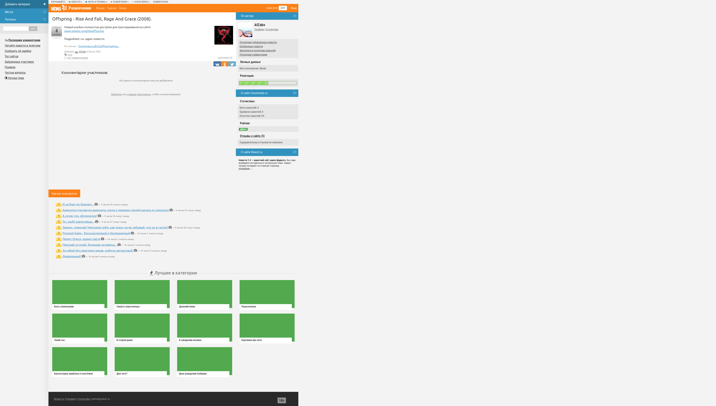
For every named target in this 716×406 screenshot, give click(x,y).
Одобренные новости (251, 46)
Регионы (10, 19)
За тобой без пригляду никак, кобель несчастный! (97, 250)
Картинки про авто (251, 340)
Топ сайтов (11, 56)
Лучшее (100, 8)
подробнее (244, 168)
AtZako (82, 51)
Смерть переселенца (128, 306)
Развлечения (120, 2)
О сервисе (70, 398)
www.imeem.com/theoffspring (84, 31)
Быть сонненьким (64, 306)
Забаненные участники (19, 62)
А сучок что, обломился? (79, 215)
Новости (75, 2)
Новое (122, 8)
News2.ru (59, 398)
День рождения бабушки (193, 373)
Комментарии (160, 2)
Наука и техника (97, 2)
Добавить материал (17, 4)
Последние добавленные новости (258, 42)
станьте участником (139, 94)
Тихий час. (59, 340)
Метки (9, 12)
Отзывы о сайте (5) (252, 136)
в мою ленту (272, 8)
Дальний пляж (187, 306)
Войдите (116, 94)
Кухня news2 (141, 2)
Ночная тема (15, 78)
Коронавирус (58, 2)
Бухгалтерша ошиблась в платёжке (73, 373)
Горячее (111, 8)
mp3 (70, 54)
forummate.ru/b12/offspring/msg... (98, 46)
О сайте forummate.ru (254, 93)
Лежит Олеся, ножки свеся (81, 239)
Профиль (259, 29)
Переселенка (248, 306)
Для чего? (122, 373)
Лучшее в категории (175, 272)
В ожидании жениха (190, 340)
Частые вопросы (15, 72)
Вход (293, 8)
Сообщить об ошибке (18, 51)
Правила (10, 67)
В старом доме (125, 340)
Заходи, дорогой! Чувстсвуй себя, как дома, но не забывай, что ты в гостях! (115, 227)
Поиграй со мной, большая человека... (89, 244)
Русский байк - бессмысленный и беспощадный (96, 233)
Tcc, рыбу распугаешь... (78, 221)
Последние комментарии (253, 54)
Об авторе (247, 16)
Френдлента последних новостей (258, 50)
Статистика (272, 29)
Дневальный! (71, 256)
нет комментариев (77, 57)
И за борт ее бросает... (78, 204)
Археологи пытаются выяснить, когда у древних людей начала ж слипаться (115, 210)
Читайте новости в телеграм (22, 45)
